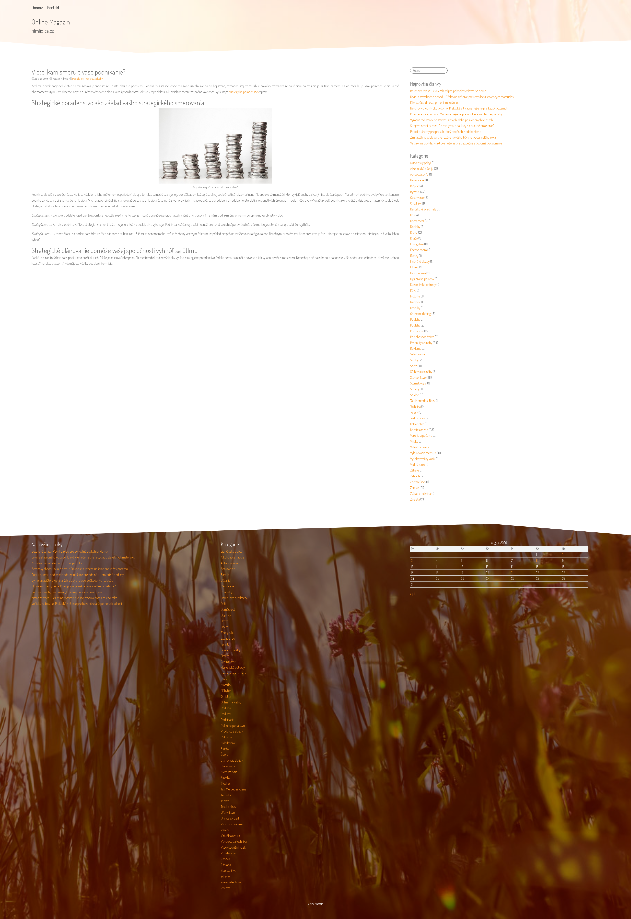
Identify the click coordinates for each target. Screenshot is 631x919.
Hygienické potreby (422, 279)
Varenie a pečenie (421, 435)
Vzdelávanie (417, 464)
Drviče (414, 238)
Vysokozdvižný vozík (422, 459)
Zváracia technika (420, 493)
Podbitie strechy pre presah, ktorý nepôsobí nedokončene (445, 131)
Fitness (414, 267)
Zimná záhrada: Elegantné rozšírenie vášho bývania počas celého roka (453, 137)
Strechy (414, 389)
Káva (413, 290)
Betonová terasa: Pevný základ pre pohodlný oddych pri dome (448, 91)
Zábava (414, 470)
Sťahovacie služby (421, 371)
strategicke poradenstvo (244, 92)
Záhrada (415, 476)
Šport (413, 366)
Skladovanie (417, 354)
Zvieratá (415, 499)
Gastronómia (418, 273)
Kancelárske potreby (423, 284)
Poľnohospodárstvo (422, 337)
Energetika (417, 244)
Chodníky (415, 203)
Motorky (415, 296)
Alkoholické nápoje (421, 168)
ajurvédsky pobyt (420, 163)
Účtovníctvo (417, 424)
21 (512, 572)
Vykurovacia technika (423, 453)
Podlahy (415, 325)
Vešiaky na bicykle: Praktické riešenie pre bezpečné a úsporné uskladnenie (456, 143)
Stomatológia (418, 383)
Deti (412, 215)
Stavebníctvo (418, 377)
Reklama (415, 348)
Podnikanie (78, 78)
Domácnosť (417, 221)
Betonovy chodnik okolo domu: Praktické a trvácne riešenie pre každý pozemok (459, 108)
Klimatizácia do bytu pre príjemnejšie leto (435, 102)
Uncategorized (419, 429)
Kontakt (53, 7)
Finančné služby (420, 261)
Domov (37, 7)
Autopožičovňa (419, 174)
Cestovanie (417, 197)
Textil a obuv (417, 418)
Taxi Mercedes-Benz (422, 400)
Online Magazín (51, 21)
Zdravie (414, 487)
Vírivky (414, 441)
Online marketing (420, 313)
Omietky (415, 308)
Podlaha (415, 319)
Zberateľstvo (418, 482)
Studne (414, 395)
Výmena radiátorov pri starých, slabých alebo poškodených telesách (451, 120)
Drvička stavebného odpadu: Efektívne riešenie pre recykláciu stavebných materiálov (462, 97)
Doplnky (415, 226)
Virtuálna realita (419, 447)
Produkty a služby (94, 78)
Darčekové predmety (423, 209)
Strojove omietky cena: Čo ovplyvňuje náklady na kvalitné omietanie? (452, 125)
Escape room (418, 250)
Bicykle (414, 186)
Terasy (414, 412)
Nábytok (415, 302)
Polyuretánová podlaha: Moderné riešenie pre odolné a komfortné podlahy (456, 114)
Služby (414, 360)
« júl (412, 594)
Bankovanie (417, 180)
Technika (415, 406)
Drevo (414, 232)
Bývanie (415, 192)
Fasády (414, 255)
